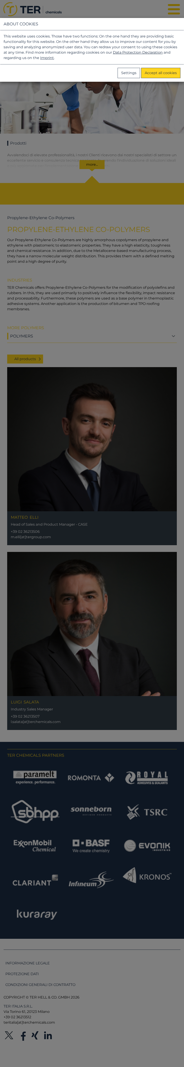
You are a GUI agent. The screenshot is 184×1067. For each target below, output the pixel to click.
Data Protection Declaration (138, 52)
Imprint (47, 58)
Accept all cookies (161, 73)
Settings (128, 73)
